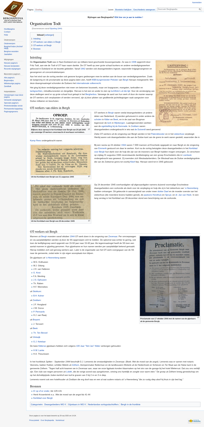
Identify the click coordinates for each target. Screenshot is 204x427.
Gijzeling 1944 (56, 28)
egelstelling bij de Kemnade (114, 126)
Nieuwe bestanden (11, 66)
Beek (115, 119)
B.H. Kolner (38, 295)
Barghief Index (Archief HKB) (13, 47)
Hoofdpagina (9, 29)
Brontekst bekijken (123, 10)
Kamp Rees (35, 140)
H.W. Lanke (38, 350)
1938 (133, 62)
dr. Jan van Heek (183, 195)
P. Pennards (39, 311)
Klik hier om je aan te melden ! (129, 17)
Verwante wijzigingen (12, 100)
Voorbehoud (60, 420)
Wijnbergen (119, 123)
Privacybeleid (34, 420)
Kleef (132, 162)
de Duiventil (140, 129)
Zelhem (75, 365)
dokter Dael (163, 191)
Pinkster (114, 80)
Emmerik (102, 148)
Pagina (30, 10)
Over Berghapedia (47, 420)
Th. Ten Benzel (40, 333)
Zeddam (135, 126)
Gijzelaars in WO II (77, 404)
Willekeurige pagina (12, 83)
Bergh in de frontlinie (130, 404)
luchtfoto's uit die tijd (120, 91)
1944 (123, 145)
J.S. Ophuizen (40, 280)
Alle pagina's (9, 78)
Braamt (36, 319)
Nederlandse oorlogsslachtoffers (103, 404)
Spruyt (168, 195)
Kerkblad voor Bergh (43, 398)
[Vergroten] (89, 129)
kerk (109, 123)
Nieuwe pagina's (11, 63)
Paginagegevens (11, 112)
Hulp (6, 35)
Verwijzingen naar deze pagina (13, 96)
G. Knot (36, 272)
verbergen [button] (49, 35)
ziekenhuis (179, 134)
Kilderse (42, 346)
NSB (94, 80)
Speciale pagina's (11, 103)
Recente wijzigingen (12, 69)
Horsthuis (157, 195)
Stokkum (37, 291)
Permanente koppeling (13, 109)
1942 (82, 68)
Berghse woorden (11, 51)
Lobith (69, 371)
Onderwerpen (9, 43)
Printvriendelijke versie (13, 106)
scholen (98, 119)
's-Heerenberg (191, 188)
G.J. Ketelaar (39, 341)
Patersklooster (158, 134)
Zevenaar (112, 236)
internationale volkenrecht (88, 83)
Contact (7, 32)
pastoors (148, 195)
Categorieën (37, 404)
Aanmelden (197, 2)
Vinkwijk (36, 337)
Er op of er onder (41, 391)
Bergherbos (90, 94)
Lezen (110, 10)
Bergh (125, 80)
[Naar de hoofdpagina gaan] (13, 12)
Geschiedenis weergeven (144, 10)
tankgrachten (36, 91)
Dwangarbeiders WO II (55, 404)
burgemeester (103, 80)
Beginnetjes (9, 80)
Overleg (38, 10)
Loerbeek (187, 155)
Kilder (107, 119)
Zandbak (7, 86)
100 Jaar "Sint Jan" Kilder (88, 346)
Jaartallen (8, 54)
